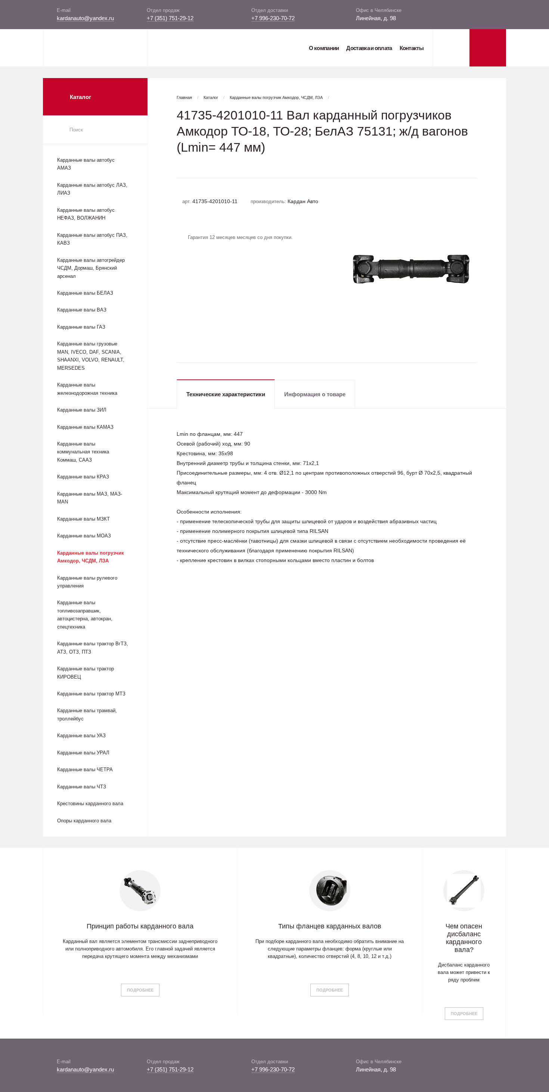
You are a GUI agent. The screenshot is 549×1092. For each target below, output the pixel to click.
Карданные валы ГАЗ (81, 327)
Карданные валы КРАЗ (83, 477)
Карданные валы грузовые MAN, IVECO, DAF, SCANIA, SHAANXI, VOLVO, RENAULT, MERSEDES (90, 355)
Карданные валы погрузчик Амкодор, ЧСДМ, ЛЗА (90, 557)
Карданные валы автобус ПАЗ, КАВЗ (92, 239)
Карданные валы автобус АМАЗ (86, 164)
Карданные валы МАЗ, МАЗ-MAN (89, 498)
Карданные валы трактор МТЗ (91, 694)
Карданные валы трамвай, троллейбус (87, 714)
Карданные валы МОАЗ (84, 536)
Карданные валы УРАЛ (83, 753)
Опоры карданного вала (84, 820)
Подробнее (140, 990)
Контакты (412, 48)
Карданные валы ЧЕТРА (85, 769)
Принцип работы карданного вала (140, 926)
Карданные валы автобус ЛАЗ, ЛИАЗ (92, 189)
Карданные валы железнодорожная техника (87, 388)
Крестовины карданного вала (90, 803)
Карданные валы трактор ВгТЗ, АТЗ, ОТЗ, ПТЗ (92, 647)
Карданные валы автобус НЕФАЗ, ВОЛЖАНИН (86, 214)
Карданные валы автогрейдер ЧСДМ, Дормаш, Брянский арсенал (91, 268)
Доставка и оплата (369, 48)
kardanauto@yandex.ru (85, 18)
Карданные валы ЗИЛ (81, 410)
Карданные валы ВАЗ (81, 310)
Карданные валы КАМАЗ (85, 427)
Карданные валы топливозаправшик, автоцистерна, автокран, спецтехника (84, 614)
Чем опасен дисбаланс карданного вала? (464, 937)
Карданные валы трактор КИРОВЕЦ (85, 672)
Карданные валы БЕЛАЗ (85, 293)
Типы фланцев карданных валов (329, 926)
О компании (324, 48)
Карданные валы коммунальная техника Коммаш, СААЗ (83, 452)
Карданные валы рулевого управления (87, 582)
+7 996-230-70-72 (273, 18)
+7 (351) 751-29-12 (170, 18)
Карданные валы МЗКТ (83, 519)
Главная (184, 97)
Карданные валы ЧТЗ (81, 786)
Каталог (211, 97)
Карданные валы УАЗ (81, 735)
